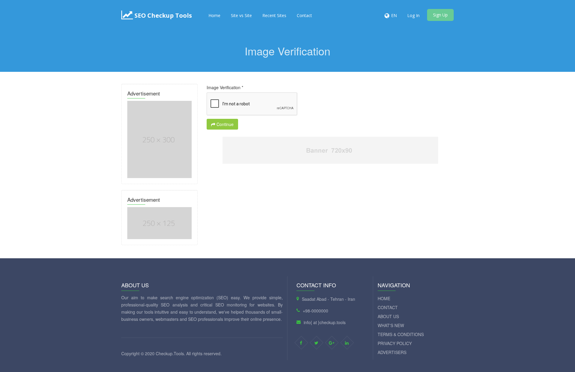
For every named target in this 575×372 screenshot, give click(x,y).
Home (214, 15)
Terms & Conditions (401, 334)
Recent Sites (274, 15)
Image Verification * (225, 87)
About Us (388, 316)
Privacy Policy (395, 343)
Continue (224, 124)
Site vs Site (241, 15)
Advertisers (392, 352)
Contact (304, 15)
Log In (413, 15)
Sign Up (440, 15)
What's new (391, 325)
